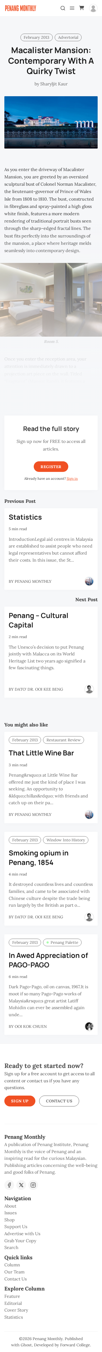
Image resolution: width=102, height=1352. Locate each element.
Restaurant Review (64, 740)
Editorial (13, 1303)
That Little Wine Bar (41, 753)
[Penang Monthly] (89, 581)
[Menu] (72, 8)
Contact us (59, 1101)
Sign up (20, 1101)
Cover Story (16, 1310)
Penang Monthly (48, 1338)
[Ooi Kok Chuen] (89, 1026)
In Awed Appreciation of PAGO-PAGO (48, 960)
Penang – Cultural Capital (38, 620)
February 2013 (36, 37)
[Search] (63, 8)
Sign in (72, 478)
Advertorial (68, 37)
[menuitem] (51, 1206)
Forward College (75, 1345)
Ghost (26, 1345)
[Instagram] (33, 1185)
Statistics (25, 517)
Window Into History (66, 840)
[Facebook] (9, 1185)
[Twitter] (21, 1185)
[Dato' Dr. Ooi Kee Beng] (89, 689)
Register (51, 466)
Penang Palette (64, 942)
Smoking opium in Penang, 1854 (39, 857)
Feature (12, 1296)
